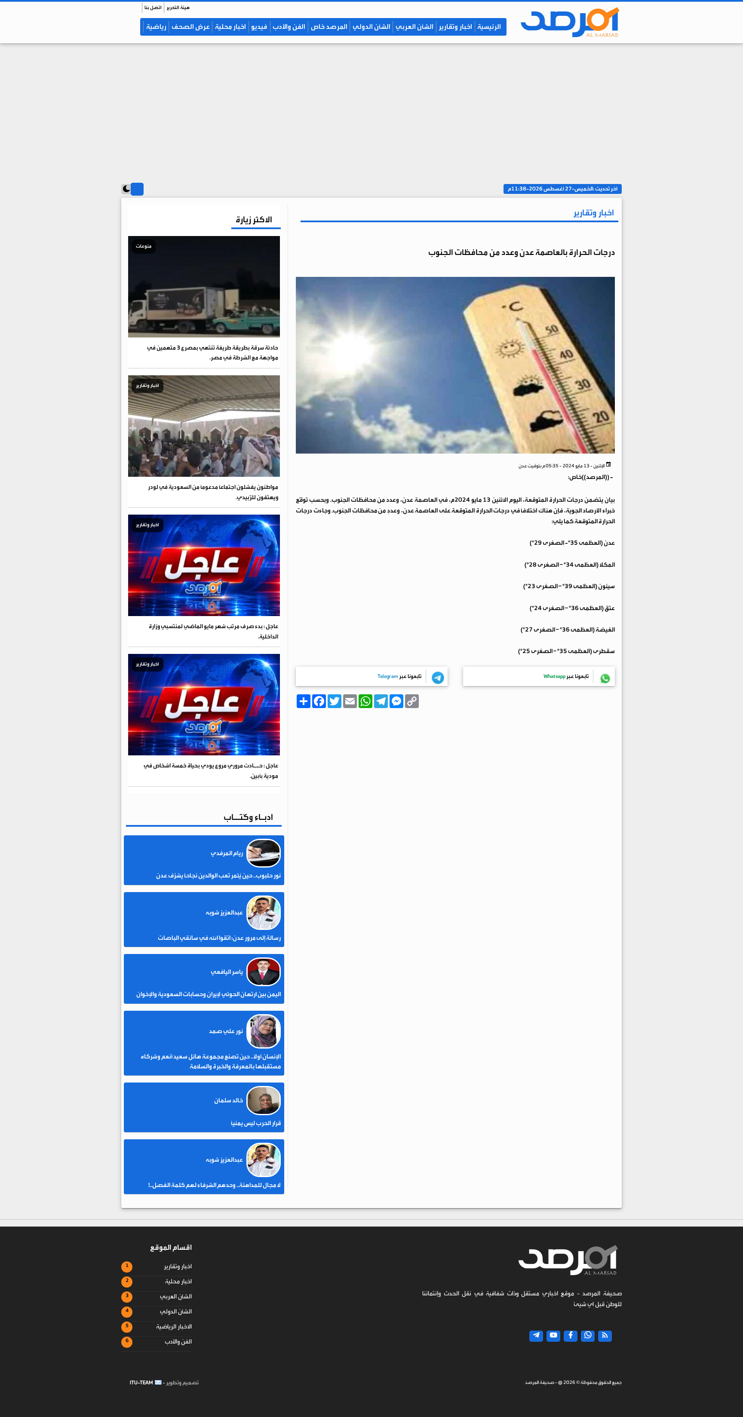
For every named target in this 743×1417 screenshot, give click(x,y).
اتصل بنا (153, 7)
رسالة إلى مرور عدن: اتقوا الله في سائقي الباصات (219, 938)
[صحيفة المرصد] (568, 21)
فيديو (259, 26)
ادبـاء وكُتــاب (248, 817)
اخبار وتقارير (455, 26)
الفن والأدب (289, 26)
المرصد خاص (329, 26)
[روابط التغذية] (605, 1336)
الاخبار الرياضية (174, 1327)
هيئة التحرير (178, 7)
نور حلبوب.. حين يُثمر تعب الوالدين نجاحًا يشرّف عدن (218, 876)
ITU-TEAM (141, 1382)
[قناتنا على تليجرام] (536, 1336)
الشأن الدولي (371, 26)
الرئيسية (489, 26)
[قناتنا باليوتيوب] (553, 1336)
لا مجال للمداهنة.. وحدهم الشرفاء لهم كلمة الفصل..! (214, 1185)
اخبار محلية (230, 26)
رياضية (156, 26)
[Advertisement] (371, 110)
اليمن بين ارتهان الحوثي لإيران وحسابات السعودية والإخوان (208, 994)
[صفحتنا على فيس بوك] (570, 1336)
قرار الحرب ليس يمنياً (256, 1123)
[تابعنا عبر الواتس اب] (588, 1336)
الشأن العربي (414, 26)
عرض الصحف (191, 26)
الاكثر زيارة (254, 219)
